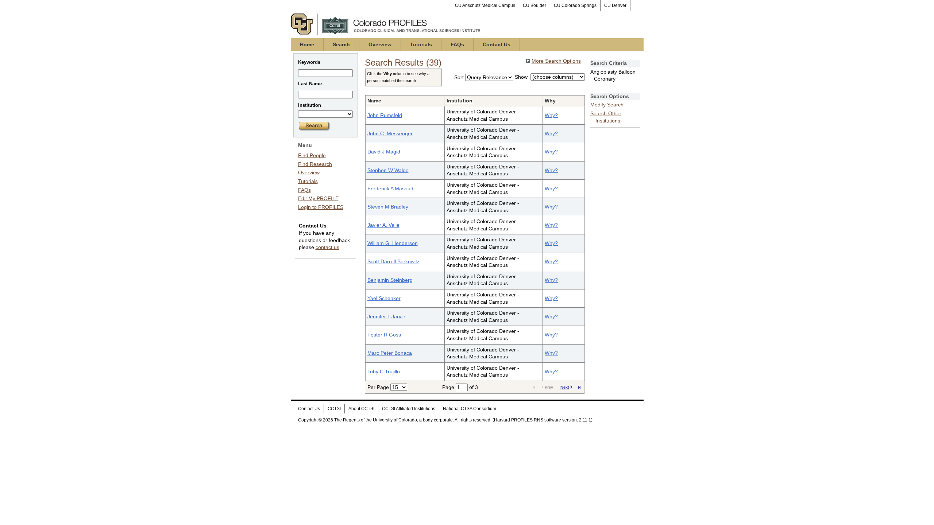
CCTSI (334, 408)
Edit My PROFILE (318, 198)
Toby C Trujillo (383, 371)
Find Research (315, 164)
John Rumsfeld (384, 115)
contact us (327, 247)
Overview (379, 44)
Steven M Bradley (387, 207)
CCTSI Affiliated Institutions (408, 408)
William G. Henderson (392, 243)
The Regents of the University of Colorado (375, 420)
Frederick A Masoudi (390, 188)
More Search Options (556, 61)
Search (341, 44)
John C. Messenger (390, 133)
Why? (551, 115)
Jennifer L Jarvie (386, 316)
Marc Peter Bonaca (389, 353)
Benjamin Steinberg (390, 280)
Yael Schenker (384, 298)
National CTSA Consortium (469, 408)
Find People (312, 155)
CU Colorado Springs (575, 5)
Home (307, 44)
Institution (459, 101)
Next (564, 387)
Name (374, 101)
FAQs (457, 44)
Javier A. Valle (383, 225)
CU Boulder (534, 5)
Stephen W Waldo (388, 170)
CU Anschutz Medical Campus (485, 5)
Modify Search (607, 105)
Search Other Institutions (605, 117)
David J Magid (383, 152)
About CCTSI (361, 408)
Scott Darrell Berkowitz (393, 261)
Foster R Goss (384, 335)
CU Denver (615, 5)
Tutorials (421, 44)
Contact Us (496, 44)
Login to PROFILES (320, 207)
